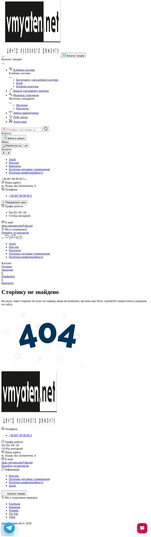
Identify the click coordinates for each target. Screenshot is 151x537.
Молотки (22, 105)
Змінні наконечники (26, 112)
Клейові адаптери (27, 86)
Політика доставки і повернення (29, 169)
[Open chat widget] (142, 528)
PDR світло (20, 117)
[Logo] (33, 55)
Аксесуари (20, 121)
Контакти (15, 166)
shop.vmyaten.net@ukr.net (17, 225)
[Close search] (4, 129)
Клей (19, 83)
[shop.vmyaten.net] (29, 425)
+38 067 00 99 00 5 (20, 195)
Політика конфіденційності (26, 172)
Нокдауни (22, 108)
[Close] (2, 63)
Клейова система (24, 69)
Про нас (14, 162)
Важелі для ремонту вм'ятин (31, 90)
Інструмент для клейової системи (37, 79)
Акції (12, 159)
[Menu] (2, 56)
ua (19, 145)
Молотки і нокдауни (26, 95)
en (26, 145)
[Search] (46, 129)
